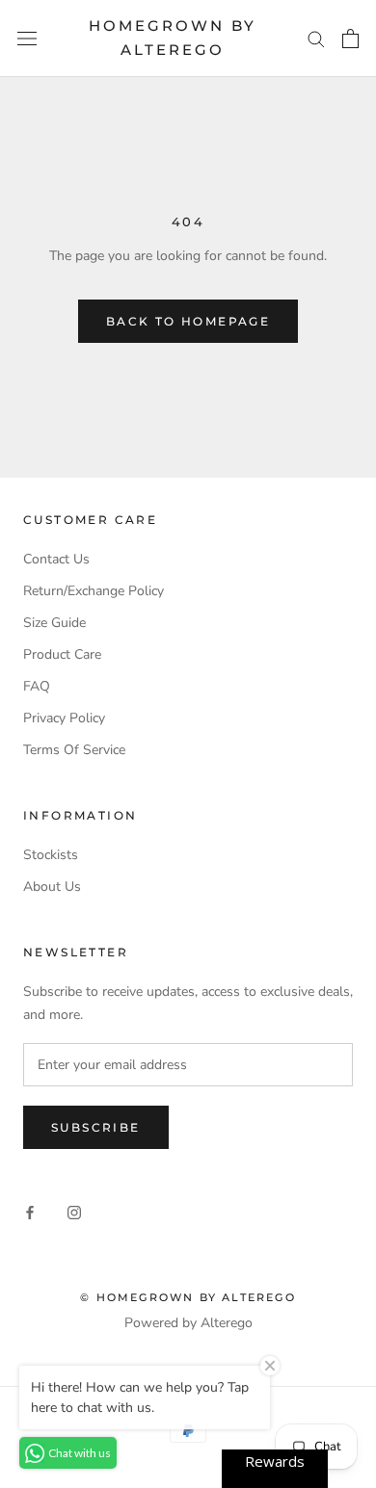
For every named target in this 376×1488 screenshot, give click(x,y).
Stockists (50, 855)
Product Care (62, 654)
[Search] (316, 38)
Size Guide (54, 622)
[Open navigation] (27, 38)
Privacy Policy (64, 718)
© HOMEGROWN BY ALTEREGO (188, 1297)
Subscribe (96, 1127)
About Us (52, 886)
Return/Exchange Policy (93, 591)
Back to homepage (188, 321)
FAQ (36, 686)
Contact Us (56, 559)
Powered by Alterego (188, 1323)
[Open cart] (350, 38)
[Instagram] (74, 1212)
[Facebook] (30, 1212)
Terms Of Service (74, 750)
